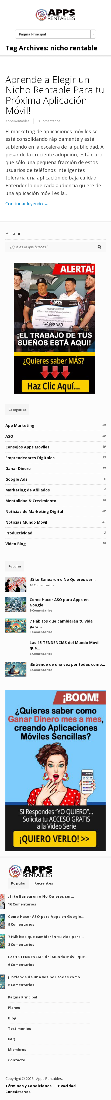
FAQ (11, 1039)
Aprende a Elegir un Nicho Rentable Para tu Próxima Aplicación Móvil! (54, 95)
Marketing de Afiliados (27, 490)
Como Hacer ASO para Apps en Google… (46, 916)
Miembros (17, 1049)
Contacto (16, 1060)
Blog (12, 1018)
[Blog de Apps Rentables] (55, 20)
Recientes (43, 883)
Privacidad (66, 1085)
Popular (14, 566)
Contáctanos (18, 1091)
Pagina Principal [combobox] (32, 34)
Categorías (17, 410)
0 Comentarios (49, 121)
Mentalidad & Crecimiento (30, 500)
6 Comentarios (41, 654)
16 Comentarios (42, 585)
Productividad (18, 532)
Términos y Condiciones (28, 1085)
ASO (9, 436)
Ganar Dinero (18, 468)
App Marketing (19, 425)
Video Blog (15, 543)
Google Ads (16, 479)
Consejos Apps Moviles (27, 447)
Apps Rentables (17, 121)
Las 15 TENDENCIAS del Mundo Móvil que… (48, 956)
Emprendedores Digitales (30, 457)
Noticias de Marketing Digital (34, 511)
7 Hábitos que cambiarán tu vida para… (46, 936)
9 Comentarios (41, 610)
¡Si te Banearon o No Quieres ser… (63, 579)
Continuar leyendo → (26, 204)
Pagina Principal (22, 997)
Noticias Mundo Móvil (26, 522)
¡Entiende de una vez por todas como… (67, 664)
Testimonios (19, 1028)
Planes (14, 1007)
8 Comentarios (41, 632)
